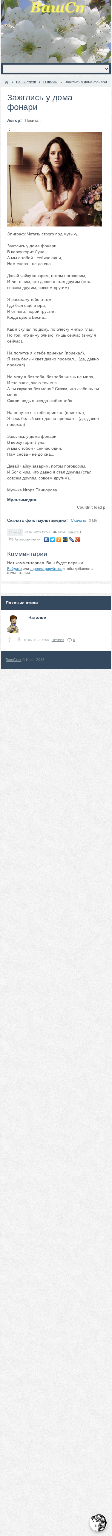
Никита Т (75, 532)
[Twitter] (53, 539)
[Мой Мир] (65, 539)
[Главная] (6, 82)
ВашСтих (14, 660)
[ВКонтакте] (46, 539)
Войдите (14, 569)
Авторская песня (27, 539)
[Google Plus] (78, 539)
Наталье (37, 617)
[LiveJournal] (71, 539)
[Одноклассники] (59, 539)
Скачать (78, 520)
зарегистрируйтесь (46, 569)
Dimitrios (58, 640)
